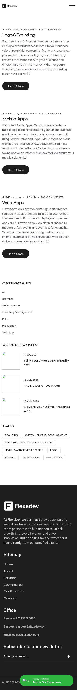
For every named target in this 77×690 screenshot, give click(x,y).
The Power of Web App (42, 386)
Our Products (14, 591)
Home (8, 564)
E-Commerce (11, 305)
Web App (8, 332)
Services (10, 578)
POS (5, 319)
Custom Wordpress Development (28, 442)
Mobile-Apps (14, 119)
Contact (10, 598)
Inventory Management (17, 312)
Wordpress (54, 457)
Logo (54, 450)
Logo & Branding (18, 35)
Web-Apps (12, 202)
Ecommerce (13, 585)
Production (9, 325)
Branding (8, 298)
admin (29, 29)
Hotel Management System (24, 450)
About (8, 571)
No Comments (49, 29)
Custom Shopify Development (46, 435)
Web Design (31, 457)
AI (3, 292)
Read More (16, 86)
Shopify (10, 457)
